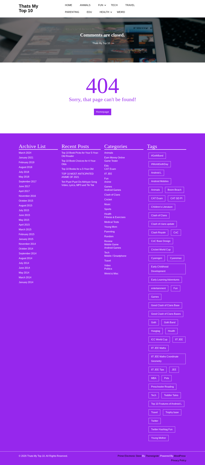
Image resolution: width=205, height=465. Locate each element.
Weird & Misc (111, 273)
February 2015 (26, 234)
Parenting (72, 12)
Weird (121, 12)
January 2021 (26, 157)
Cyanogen (156, 258)
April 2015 (24, 224)
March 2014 (25, 277)
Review (108, 241)
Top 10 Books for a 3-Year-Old (77, 169)
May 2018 (24, 176)
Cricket (108, 199)
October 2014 (26, 248)
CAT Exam (110, 169)
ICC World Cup (159, 339)
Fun (100, 5)
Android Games (112, 190)
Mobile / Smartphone (115, 256)
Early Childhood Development (159, 268)
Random (108, 236)
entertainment (158, 288)
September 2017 (27, 181)
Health (104, 12)
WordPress (180, 456)
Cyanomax (176, 258)
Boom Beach (174, 190)
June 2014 (24, 268)
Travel (130, 5)
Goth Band (169, 322)
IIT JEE (108, 173)
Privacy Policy (178, 460)
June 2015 (24, 215)
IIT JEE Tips (157, 369)
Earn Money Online (114, 157)
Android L (156, 172)
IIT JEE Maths (158, 348)
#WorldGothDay (159, 164)
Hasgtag (155, 331)
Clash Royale (158, 232)
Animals (85, 5)
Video (107, 265)
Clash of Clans (112, 194)
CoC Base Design (160, 241)
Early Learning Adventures (165, 279)
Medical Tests (111, 222)
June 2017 (24, 186)
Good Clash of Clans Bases (166, 314)
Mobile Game (111, 244)
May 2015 (24, 220)
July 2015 (24, 210)
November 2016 (27, 196)
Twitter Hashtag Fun (162, 429)
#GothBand (157, 155)
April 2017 (24, 191)
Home (68, 5)
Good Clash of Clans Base (165, 305)
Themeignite (152, 456)
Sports (107, 209)
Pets (166, 378)
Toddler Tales (171, 395)
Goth (153, 322)
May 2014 (24, 272)
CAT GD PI (176, 198)
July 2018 (24, 172)
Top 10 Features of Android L (166, 404)
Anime (107, 182)
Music (107, 204)
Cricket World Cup (161, 249)
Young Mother (158, 438)
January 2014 (26, 282)
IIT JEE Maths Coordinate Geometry (164, 358)
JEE (174, 369)
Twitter (154, 421)
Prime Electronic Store (130, 456)
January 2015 (26, 239)
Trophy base (172, 412)
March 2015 (25, 229)
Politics (108, 268)
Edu (89, 12)
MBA (153, 378)
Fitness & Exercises (114, 217)
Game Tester (111, 161)
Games (108, 186)
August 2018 (25, 167)
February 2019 (26, 162)
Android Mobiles (160, 181)
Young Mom (110, 227)
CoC (175, 232)
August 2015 (25, 205)
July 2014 (24, 263)
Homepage (102, 112)
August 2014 (25, 258)
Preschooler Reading (162, 386)
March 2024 (25, 153)
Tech (114, 5)
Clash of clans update (162, 224)
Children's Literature (162, 207)
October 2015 (26, 200)
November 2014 (27, 244)
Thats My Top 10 (28, 8)
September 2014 (27, 253)
